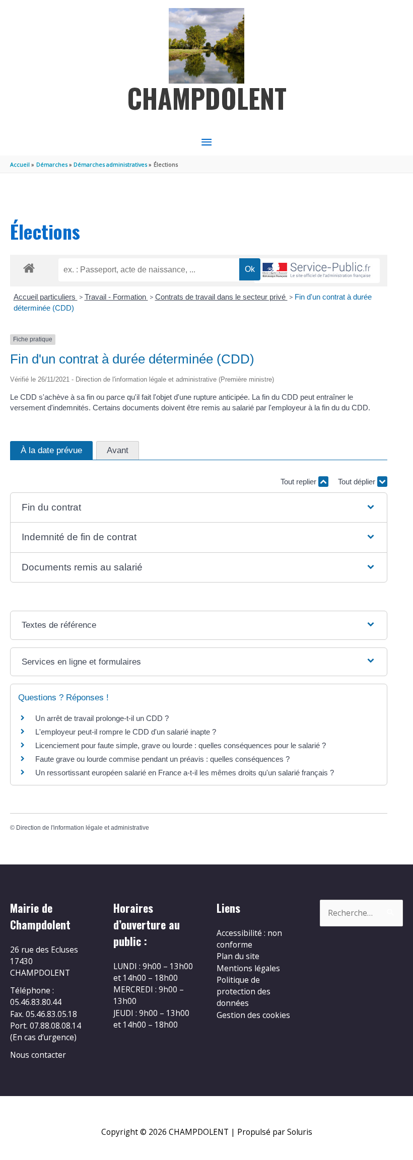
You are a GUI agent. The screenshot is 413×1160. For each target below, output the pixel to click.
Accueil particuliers (46, 297)
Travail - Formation (116, 297)
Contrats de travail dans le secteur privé (221, 297)
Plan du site (238, 956)
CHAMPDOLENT (207, 98)
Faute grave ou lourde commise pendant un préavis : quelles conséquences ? (162, 759)
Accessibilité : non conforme (249, 938)
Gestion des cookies (253, 1015)
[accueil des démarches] (29, 266)
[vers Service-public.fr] (317, 270)
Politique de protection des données (243, 991)
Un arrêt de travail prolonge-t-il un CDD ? (102, 718)
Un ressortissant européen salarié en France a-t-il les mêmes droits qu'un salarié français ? (184, 772)
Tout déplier (357, 481)
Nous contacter (38, 1054)
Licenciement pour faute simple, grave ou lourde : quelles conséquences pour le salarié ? (180, 745)
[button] (198, 508)
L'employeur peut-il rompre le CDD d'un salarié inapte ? (125, 732)
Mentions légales (248, 968)
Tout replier (299, 481)
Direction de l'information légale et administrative (82, 827)
